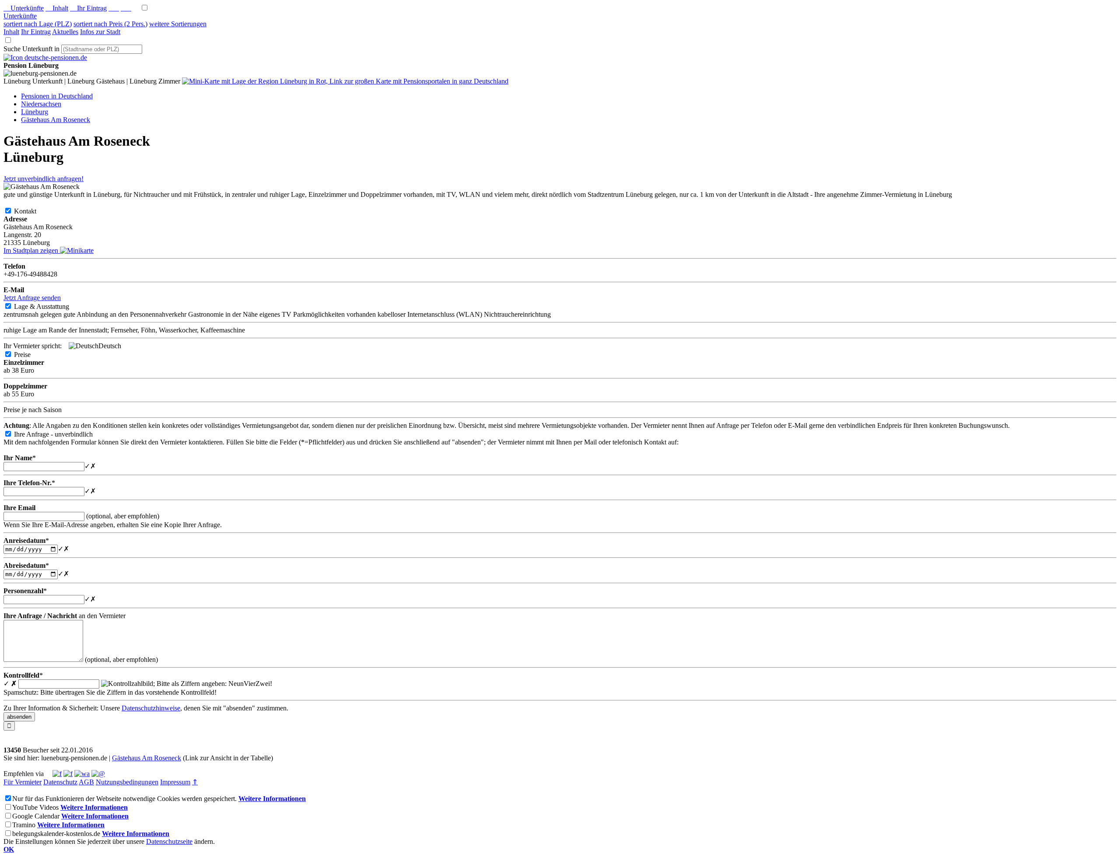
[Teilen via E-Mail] (98, 773)
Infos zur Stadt (100, 31)
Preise (29, 354)
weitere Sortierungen (177, 24)
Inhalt (57, 8)
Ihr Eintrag (88, 8)
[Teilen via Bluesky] (68, 773)
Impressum (175, 782)
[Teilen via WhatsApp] (82, 773)
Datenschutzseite (169, 841)
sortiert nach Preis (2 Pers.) (110, 24)
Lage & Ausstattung (48, 306)
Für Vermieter (23, 782)
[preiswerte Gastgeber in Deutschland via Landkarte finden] (345, 81)
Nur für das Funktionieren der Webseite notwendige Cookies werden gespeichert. (124, 798)
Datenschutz (60, 782)
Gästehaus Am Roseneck (146, 758)
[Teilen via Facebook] (57, 773)
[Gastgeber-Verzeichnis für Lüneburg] (45, 57)
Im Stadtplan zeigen (32, 250)
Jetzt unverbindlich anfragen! (44, 178)
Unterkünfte (24, 8)
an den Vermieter (65, 615)
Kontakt (32, 211)
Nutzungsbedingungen (127, 782)
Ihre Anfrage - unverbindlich (60, 434)
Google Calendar (36, 816)
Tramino (23, 825)
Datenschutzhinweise (151, 708)
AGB (86, 782)
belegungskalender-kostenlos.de (56, 833)
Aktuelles (65, 31)
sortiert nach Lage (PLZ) (38, 24)
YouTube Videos (35, 807)
